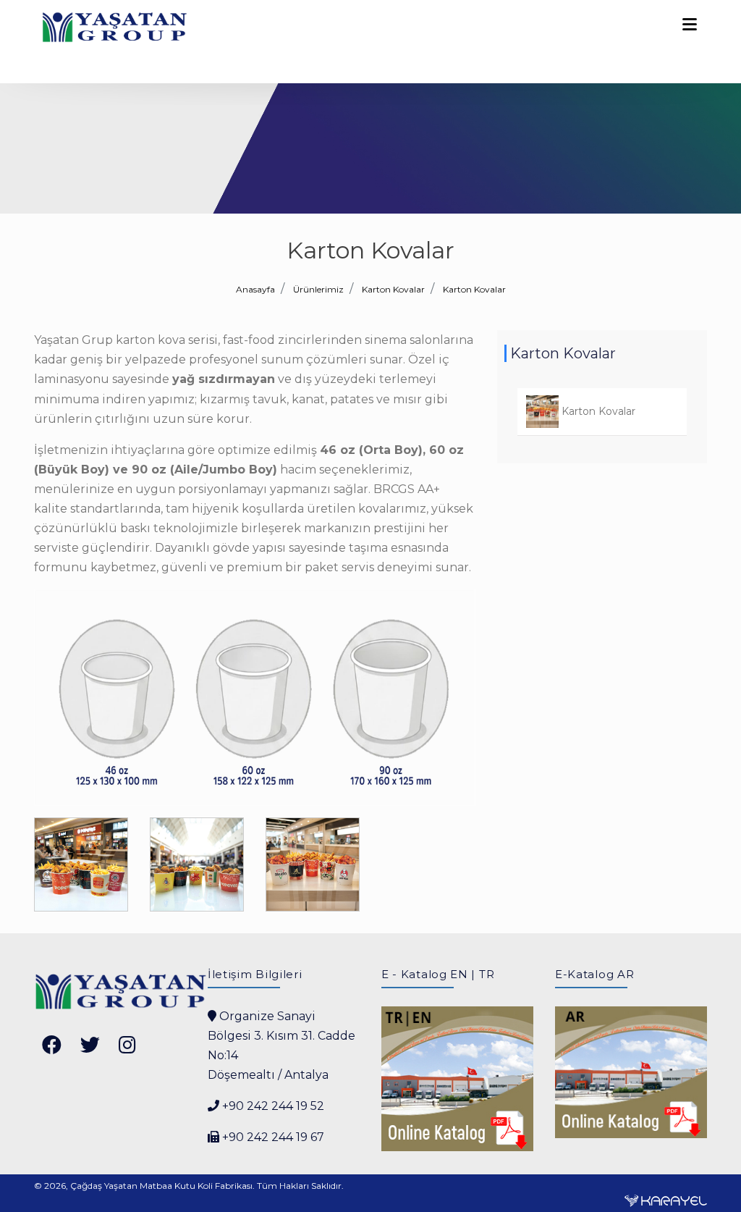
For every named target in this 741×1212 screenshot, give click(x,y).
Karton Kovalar (474, 289)
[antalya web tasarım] (665, 1200)
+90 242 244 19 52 (273, 1106)
